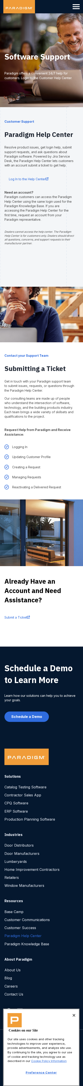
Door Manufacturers (21, 853)
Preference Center (41, 1072)
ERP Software (16, 811)
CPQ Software (16, 803)
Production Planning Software (29, 819)
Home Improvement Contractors (32, 869)
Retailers (11, 877)
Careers (11, 986)
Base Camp (13, 912)
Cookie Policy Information (49, 1061)
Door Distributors (19, 845)
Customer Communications (27, 920)
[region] (41, 1047)
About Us (12, 970)
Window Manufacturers (24, 885)
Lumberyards (15, 861)
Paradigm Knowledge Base (26, 944)
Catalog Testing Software (25, 787)
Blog (8, 978)
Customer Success (20, 928)
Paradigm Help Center (23, 936)
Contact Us (13, 994)
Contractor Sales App (22, 795)
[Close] (74, 1015)
